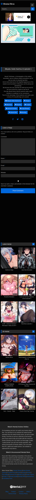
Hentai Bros (8, 4)
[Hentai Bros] (18, 487)
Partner (13, 491)
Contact (21, 491)
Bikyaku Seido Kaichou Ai (14, 100)
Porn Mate (5, 474)
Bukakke (19, 104)
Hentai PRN (22, 476)
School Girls (13, 112)
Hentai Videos (30, 474)
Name (3, 158)
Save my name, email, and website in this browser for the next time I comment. (17, 185)
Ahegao (28, 100)
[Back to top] (31, 495)
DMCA (28, 491)
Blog (7, 491)
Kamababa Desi (7, 478)
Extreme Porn (13, 474)
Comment (4, 136)
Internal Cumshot (12, 108)
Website (3, 172)
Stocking (24, 112)
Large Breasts (25, 108)
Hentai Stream (17, 470)
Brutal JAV (21, 474)
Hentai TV (6, 476)
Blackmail (9, 104)
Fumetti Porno (11, 472)
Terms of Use (12, 493)
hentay (24, 472)
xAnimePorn (30, 476)
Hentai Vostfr (13, 476)
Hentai (19, 472)
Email (3, 165)
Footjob (28, 104)
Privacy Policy (23, 493)
